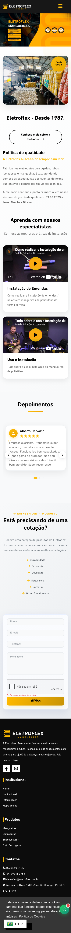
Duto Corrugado (12, 845)
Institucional (10, 794)
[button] (62, 455)
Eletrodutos (9, 834)
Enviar (35, 700)
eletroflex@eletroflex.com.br (22, 879)
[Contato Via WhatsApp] (64, 909)
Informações (10, 800)
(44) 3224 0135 (14, 868)
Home (6, 788)
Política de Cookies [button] (32, 916)
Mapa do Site (10, 805)
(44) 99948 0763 (15, 873)
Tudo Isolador (11, 839)
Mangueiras (9, 828)
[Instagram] (16, 768)
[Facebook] (6, 768)
